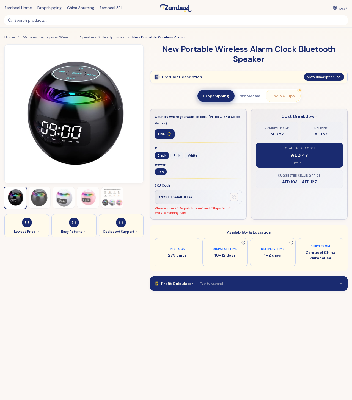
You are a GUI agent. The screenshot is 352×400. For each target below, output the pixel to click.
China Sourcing (80, 7)
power (160, 164)
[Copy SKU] (234, 197)
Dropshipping (49, 7)
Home (9, 37)
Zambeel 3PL (111, 7)
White (192, 155)
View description (321, 77)
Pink (177, 155)
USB (161, 172)
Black (162, 155)
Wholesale (250, 95)
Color (159, 148)
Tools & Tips (283, 95)
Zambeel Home (18, 7)
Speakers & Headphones (102, 37)
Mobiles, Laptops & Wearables (47, 37)
